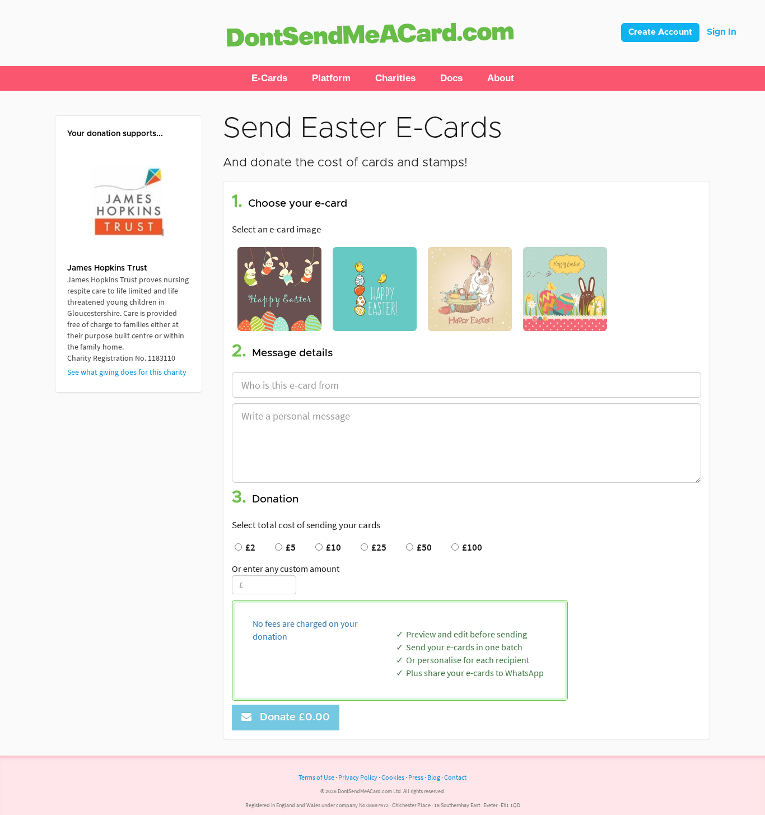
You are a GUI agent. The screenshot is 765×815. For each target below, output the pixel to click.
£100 (470, 547)
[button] (269, 78)
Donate (292, 717)
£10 (332, 547)
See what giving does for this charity (126, 372)
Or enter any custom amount (285, 568)
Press (415, 777)
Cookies (392, 777)
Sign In (721, 31)
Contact (455, 777)
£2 (248, 547)
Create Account (660, 32)
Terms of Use (316, 777)
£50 (422, 547)
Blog (433, 777)
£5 (289, 547)
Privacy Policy (357, 777)
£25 (377, 547)
